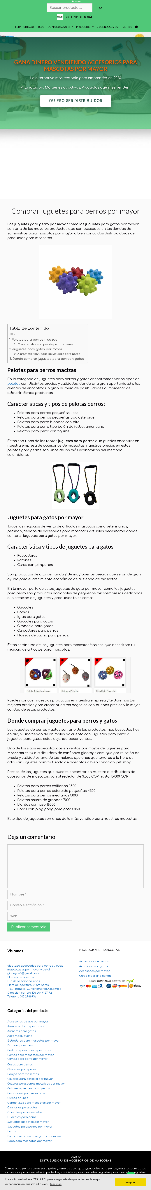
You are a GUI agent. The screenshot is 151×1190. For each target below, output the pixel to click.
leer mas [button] (56, 1184)
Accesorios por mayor (94, 971)
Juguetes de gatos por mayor (28, 1121)
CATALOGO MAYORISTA (60, 26)
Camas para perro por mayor (27, 1058)
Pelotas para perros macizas (34, 339)
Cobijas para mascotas (23, 1074)
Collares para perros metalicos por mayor (36, 1083)
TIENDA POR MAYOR (24, 26)
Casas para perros (20, 1064)
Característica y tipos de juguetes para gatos (49, 353)
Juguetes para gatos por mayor (37, 349)
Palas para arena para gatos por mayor (34, 1136)
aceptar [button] (130, 1182)
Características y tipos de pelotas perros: (46, 344)
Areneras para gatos (21, 1031)
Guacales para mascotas (24, 1112)
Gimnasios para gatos (22, 1107)
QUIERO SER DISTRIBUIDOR (75, 101)
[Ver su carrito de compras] (136, 27)
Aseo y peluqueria (19, 1036)
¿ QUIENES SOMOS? (108, 26)
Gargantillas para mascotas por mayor (34, 1102)
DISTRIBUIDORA (78, 17)
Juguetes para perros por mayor (29, 1126)
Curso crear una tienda (95, 975)
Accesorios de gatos (93, 966)
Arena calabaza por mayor (26, 1026)
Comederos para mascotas (26, 1093)
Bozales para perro (20, 1045)
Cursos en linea (18, 1098)
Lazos (11, 1131)
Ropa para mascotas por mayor (29, 1141)
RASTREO (127, 26)
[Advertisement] (75, 173)
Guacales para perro (21, 1117)
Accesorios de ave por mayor (27, 1021)
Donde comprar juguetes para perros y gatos (48, 358)
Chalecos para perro (21, 1069)
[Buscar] (100, 7)
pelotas (13, 383)
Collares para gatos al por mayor (30, 1078)
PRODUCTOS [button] (83, 26)
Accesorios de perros (94, 961)
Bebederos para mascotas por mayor (33, 1040)
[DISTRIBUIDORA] (61, 17)
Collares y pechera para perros (28, 1088)
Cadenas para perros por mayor (29, 1050)
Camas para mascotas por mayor (30, 1055)
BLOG (41, 26)
